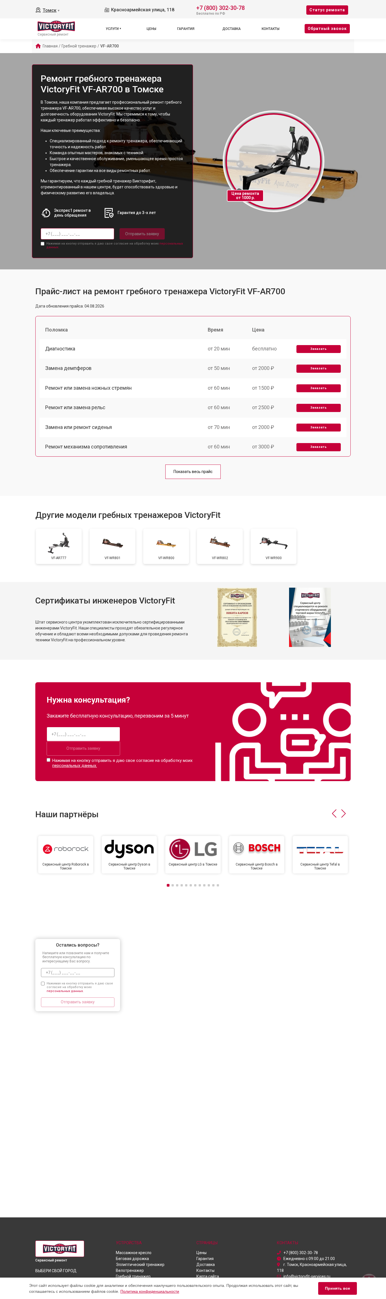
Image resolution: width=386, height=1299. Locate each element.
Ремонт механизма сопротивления (86, 447)
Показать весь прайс (193, 471)
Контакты (270, 29)
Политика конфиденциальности (149, 1291)
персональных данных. (74, 765)
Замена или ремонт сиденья (78, 427)
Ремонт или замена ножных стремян (88, 388)
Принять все (337, 1288)
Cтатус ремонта (327, 10)
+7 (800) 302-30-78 (220, 7)
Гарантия (185, 29)
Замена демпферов (68, 368)
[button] (334, 813)
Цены (151, 29)
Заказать (318, 349)
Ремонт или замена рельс (75, 407)
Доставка (231, 29)
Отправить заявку (142, 234)
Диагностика (60, 349)
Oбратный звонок (327, 28)
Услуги (112, 29)
